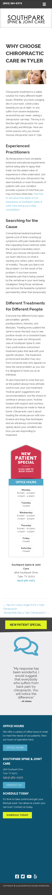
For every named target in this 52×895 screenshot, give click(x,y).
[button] (15, 748)
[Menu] (26, 890)
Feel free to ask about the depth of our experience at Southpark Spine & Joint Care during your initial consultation (24, 201)
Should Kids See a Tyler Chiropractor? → (26, 612)
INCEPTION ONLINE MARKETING (35, 886)
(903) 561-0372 (12, 3)
